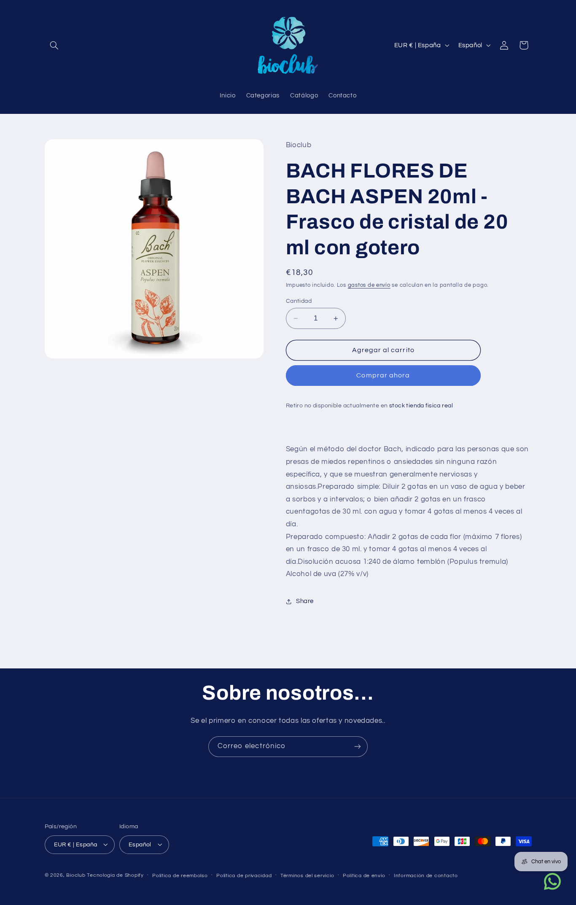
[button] (54, 45)
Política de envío (364, 875)
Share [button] (305, 601)
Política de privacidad (244, 875)
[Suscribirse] (357, 746)
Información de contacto (426, 875)
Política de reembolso (179, 875)
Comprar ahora (383, 375)
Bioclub (75, 875)
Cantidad (299, 301)
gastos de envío (369, 285)
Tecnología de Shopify (115, 875)
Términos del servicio (307, 875)
